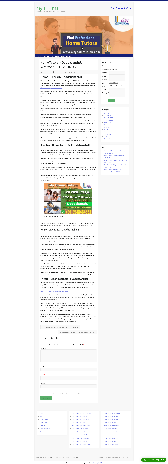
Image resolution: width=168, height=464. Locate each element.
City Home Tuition (48, 9)
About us (46, 56)
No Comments (80, 72)
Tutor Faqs (43, 425)
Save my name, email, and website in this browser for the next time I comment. (64, 394)
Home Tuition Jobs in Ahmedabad (81, 413)
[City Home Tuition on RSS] (130, 8)
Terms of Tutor (44, 422)
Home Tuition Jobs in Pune (79, 441)
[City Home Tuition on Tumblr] (124, 8)
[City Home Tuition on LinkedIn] (122, 8)
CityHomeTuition (46, 72)
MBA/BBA (107, 129)
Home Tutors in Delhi (110, 422)
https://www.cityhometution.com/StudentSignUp (54, 291)
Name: (104, 72)
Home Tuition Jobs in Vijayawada (81, 444)
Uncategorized (108, 139)
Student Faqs (43, 432)
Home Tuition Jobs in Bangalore (81, 416)
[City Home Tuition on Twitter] (113, 8)
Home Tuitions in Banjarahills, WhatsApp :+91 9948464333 (60, 327)
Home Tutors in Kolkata (110, 432)
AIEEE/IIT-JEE (108, 113)
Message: (105, 93)
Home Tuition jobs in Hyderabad (81, 425)
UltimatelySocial (97, 463)
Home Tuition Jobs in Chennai (80, 419)
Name (42, 366)
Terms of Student (45, 428)
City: (103, 83)
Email (42, 375)
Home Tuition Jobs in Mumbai (80, 438)
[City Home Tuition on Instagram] (127, 8)
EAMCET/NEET (108, 118)
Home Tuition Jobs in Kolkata (80, 432)
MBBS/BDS (107, 132)
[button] (153, 460)
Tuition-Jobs (107, 134)
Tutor (124, 86)
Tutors (105, 136)
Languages (70, 72)
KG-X (105, 125)
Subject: (105, 89)
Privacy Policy (44, 419)
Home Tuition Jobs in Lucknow (80, 435)
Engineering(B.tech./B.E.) (111, 120)
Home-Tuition (107, 122)
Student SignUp (66, 56)
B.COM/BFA (107, 115)
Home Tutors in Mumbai (111, 438)
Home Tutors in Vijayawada (111, 444)
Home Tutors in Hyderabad (111, 425)
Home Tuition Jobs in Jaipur (80, 428)
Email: (104, 76)
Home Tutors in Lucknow (111, 435)
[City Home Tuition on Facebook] (111, 8)
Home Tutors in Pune (110, 441)
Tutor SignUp (55, 56)
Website (42, 383)
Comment (43, 348)
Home (39, 56)
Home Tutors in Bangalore (111, 416)
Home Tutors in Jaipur (110, 428)
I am (103, 86)
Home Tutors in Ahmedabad (112, 413)
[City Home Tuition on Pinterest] (116, 8)
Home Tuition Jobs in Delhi (79, 422)
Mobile (104, 79)
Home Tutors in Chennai (111, 419)
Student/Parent (115, 86)
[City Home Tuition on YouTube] (119, 8)
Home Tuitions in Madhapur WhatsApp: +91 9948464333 (77, 332)
